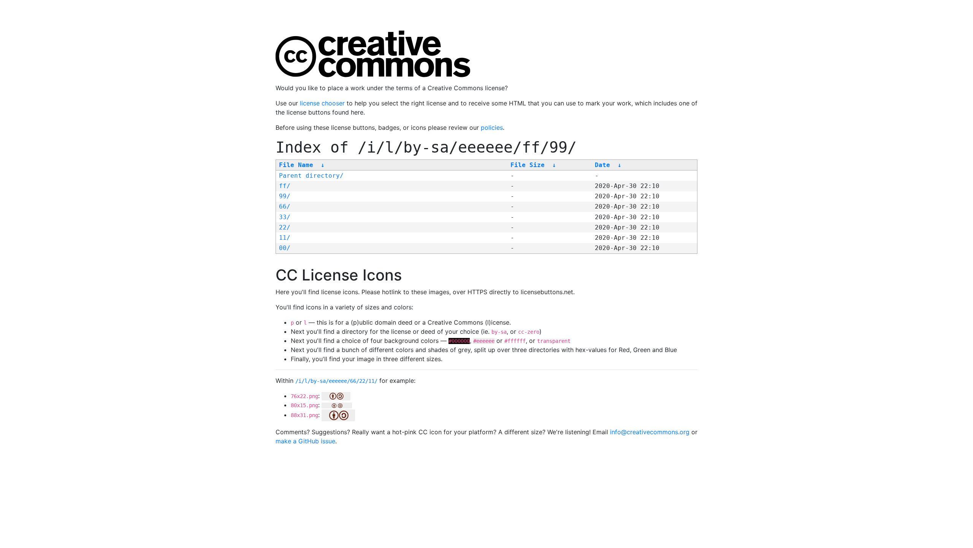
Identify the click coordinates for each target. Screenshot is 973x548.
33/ (284, 217)
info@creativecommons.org (649, 432)
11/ (284, 237)
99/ (284, 196)
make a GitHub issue (305, 441)
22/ (284, 227)
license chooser (322, 103)
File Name (296, 165)
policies (492, 127)
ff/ (284, 186)
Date (602, 165)
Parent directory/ (311, 175)
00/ (284, 248)
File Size (527, 165)
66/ (284, 206)
